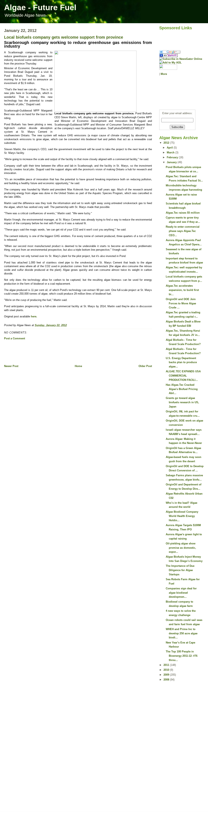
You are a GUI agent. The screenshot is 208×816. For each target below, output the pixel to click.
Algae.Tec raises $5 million (183, 212)
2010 (167, 669)
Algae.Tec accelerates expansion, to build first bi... (182, 290)
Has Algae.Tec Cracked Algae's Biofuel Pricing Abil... (182, 389)
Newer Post (11, 366)
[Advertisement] (78, 352)
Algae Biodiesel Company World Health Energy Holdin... (182, 516)
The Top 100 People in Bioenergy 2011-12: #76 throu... (181, 656)
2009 (167, 674)
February (173, 157)
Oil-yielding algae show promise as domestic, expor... (181, 548)
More (164, 73)
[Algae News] (181, 55)
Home (78, 366)
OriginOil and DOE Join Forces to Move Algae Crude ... (181, 303)
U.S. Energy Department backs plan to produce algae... (181, 362)
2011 (167, 664)
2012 (167, 142)
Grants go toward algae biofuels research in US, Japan (182, 402)
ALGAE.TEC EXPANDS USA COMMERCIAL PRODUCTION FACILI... (183, 375)
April (170, 147)
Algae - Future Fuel (40, 7)
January (172, 162)
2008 (167, 679)
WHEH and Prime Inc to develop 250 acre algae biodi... (181, 633)
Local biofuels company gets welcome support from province (63, 37)
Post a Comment (14, 338)
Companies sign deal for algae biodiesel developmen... (181, 593)
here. (34, 316)
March (171, 152)
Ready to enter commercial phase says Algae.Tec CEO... (182, 231)
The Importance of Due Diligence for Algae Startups (180, 570)
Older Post (145, 366)
